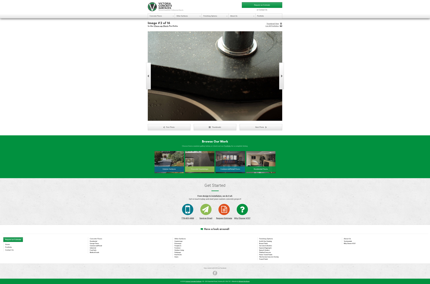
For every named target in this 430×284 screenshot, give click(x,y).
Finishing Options (215, 16)
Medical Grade (94, 252)
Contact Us (9, 250)
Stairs (176, 257)
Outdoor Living (179, 250)
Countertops (178, 241)
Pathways (177, 252)
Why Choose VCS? (242, 218)
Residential (93, 241)
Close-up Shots (161, 26)
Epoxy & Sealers (264, 250)
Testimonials (348, 241)
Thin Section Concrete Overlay (269, 257)
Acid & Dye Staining (265, 241)
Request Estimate (224, 218)
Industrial (93, 248)
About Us (242, 16)
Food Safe (93, 250)
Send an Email (205, 218)
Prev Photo (169, 127)
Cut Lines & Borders (265, 246)
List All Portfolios (272, 26)
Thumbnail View (273, 23)
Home (7, 244)
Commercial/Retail (96, 246)
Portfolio (260, 16)
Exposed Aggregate (265, 248)
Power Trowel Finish (265, 255)
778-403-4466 (187, 218)
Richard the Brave (244, 281)
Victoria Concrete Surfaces (193, 281)
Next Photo (261, 127)
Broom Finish (263, 243)
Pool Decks (178, 255)
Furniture (177, 248)
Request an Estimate (262, 5)
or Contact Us (262, 10)
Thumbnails (215, 127)
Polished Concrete (265, 252)
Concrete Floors (162, 16)
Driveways (177, 243)
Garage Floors (94, 243)
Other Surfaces (188, 16)
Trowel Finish (263, 259)
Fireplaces (177, 246)
